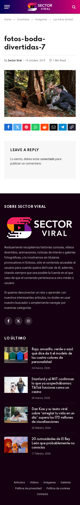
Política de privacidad (28, 488)
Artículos (19, 482)
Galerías (66, 482)
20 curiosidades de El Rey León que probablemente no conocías (53, 443)
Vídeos (34, 482)
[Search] (73, 7)
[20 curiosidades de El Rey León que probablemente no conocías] (16, 445)
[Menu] (7, 7)
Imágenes (50, 482)
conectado (47, 159)
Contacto (42, 494)
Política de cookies (58, 488)
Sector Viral (15, 60)
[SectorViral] (40, 7)
